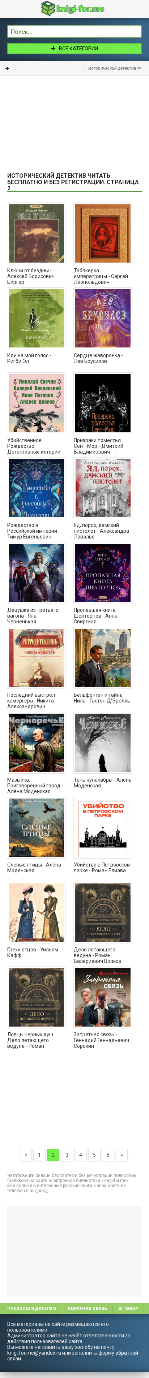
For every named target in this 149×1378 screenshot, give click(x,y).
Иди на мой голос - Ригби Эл (29, 358)
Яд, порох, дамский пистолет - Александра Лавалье (101, 531)
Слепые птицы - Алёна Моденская (34, 867)
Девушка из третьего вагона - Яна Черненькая (33, 615)
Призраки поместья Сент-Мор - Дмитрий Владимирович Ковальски (98, 446)
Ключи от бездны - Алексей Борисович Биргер (31, 276)
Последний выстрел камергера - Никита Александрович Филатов (31, 701)
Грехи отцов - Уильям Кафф (32, 952)
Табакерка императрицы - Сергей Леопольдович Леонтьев (101, 277)
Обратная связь (87, 1308)
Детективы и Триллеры (57, 68)
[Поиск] (136, 30)
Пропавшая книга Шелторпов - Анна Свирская (96, 615)
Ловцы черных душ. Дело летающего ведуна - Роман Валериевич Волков (31, 1041)
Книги (20, 68)
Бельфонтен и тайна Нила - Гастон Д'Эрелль (102, 698)
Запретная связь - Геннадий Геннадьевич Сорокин (101, 1040)
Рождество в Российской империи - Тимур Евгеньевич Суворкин (33, 531)
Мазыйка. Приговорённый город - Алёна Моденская (35, 785)
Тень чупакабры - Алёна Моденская (103, 782)
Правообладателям (31, 1308)
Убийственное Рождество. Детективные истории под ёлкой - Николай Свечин (33, 446)
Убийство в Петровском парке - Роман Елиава (102, 867)
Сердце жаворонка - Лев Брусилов (98, 358)
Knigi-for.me (81, 8)
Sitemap (128, 1308)
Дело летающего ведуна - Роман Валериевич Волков (98, 955)
